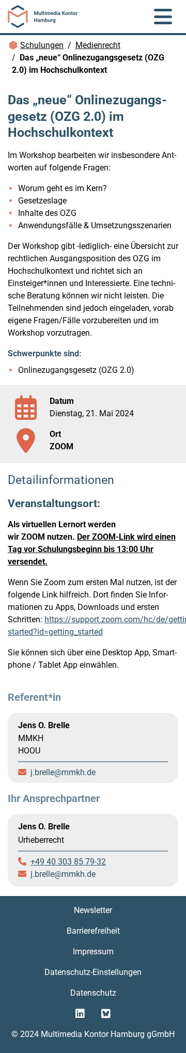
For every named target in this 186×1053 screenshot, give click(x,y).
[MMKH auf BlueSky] (106, 1013)
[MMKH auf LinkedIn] (80, 1013)
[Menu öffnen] (163, 16)
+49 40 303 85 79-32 (68, 862)
